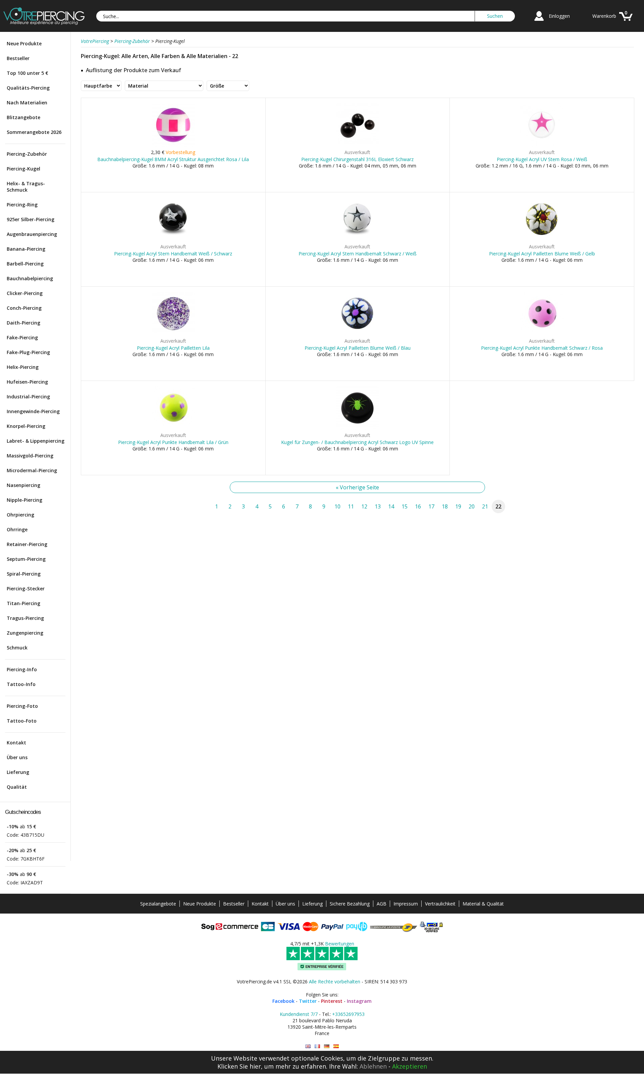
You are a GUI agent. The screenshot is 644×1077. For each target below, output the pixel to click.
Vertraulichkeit (440, 903)
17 (431, 506)
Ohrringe (17, 529)
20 (472, 506)
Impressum (405, 903)
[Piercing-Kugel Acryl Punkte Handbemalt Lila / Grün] (173, 428)
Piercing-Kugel (23, 168)
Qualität (17, 787)
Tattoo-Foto (22, 721)
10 (337, 506)
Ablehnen (373, 1066)
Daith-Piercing (23, 323)
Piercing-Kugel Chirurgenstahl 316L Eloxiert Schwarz (357, 159)
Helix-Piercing (23, 367)
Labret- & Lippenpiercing (35, 441)
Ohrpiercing (20, 514)
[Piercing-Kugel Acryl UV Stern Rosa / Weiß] (542, 145)
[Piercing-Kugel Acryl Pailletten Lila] (173, 334)
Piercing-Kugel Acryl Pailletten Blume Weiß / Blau (358, 348)
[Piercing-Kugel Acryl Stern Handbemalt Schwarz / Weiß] (357, 239)
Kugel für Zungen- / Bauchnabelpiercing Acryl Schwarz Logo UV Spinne (357, 442)
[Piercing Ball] (308, 1046)
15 (404, 506)
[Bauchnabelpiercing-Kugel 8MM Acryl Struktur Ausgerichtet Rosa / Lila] (173, 145)
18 (445, 506)
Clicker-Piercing (25, 293)
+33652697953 (348, 1014)
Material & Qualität (483, 903)
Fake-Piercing (22, 337)
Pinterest (331, 1001)
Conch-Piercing (24, 308)
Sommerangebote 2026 (34, 132)
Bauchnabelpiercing (30, 278)
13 (378, 506)
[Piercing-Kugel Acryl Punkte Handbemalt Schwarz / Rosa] (542, 334)
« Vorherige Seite (357, 487)
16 (418, 506)
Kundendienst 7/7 (299, 1014)
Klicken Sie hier (239, 1066)
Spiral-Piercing (24, 574)
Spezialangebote (158, 903)
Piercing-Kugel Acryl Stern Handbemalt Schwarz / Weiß (358, 253)
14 (391, 506)
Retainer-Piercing (27, 544)
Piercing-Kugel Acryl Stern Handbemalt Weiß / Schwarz (173, 253)
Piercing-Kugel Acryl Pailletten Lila (173, 348)
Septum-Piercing (26, 559)
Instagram (359, 1001)
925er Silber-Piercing (30, 219)
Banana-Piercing (26, 249)
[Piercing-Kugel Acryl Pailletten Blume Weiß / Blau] (357, 334)
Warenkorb (604, 16)
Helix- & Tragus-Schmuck (26, 186)
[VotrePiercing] (44, 23)
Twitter (308, 1001)
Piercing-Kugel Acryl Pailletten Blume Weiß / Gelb (542, 253)
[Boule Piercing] (317, 1046)
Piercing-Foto (22, 706)
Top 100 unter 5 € (27, 73)
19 (458, 506)
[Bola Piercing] (336, 1046)
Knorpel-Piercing (26, 426)
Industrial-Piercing (28, 396)
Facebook (283, 1001)
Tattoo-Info (21, 684)
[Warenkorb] (626, 21)
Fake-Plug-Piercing (28, 352)
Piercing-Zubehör (27, 154)
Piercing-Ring (22, 204)
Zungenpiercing (25, 633)
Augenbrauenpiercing (32, 234)
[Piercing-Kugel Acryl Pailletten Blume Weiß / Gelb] (542, 239)
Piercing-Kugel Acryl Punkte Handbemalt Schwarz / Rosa (542, 348)
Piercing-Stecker (26, 588)
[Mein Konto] (539, 21)
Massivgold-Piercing (30, 455)
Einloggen (559, 16)
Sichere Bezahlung (350, 903)
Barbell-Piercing (25, 263)
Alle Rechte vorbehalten (334, 981)
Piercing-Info (22, 669)
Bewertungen (339, 943)
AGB (381, 903)
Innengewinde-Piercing (33, 411)
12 (364, 506)
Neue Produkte (24, 43)
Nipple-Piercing (24, 500)
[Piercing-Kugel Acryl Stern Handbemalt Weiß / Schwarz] (173, 239)
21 (485, 506)
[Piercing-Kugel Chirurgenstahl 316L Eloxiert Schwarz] (357, 145)
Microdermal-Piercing (32, 470)
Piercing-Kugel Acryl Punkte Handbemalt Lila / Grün (173, 442)
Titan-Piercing (23, 603)
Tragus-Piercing (25, 618)
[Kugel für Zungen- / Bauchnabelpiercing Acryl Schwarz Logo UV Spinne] (357, 428)
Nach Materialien (27, 102)
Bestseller (18, 58)
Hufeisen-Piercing (27, 382)
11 (351, 506)
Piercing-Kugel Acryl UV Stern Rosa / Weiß (542, 159)
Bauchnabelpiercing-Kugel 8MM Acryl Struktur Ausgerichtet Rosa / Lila (173, 159)
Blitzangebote (23, 117)
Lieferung (18, 772)
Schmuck (17, 647)
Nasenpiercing (23, 485)
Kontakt (16, 742)
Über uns (17, 757)
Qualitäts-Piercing (28, 88)
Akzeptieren (409, 1066)
